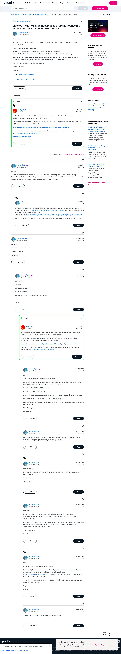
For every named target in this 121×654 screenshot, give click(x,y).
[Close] (50, 646)
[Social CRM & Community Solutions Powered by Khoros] (106, 634)
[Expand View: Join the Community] (37, 3)
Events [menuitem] (54, 3)
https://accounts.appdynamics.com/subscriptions (48, 210)
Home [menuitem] (18, 3)
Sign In (113, 3)
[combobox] (49, 8)
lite (34, 79)
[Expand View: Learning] (73, 3)
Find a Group (98, 89)
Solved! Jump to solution (22, 21)
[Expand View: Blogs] (64, 3)
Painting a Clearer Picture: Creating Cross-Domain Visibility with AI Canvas (97, 129)
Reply (77, 88)
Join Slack (98, 64)
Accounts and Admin (26, 74)
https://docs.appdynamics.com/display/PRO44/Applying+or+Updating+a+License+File (41, 127)
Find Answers (15, 14)
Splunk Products (27, 14)
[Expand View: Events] (57, 3)
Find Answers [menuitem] (44, 3)
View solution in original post (22, 137)
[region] (26, 648)
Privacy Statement (8, 650)
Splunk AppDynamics (41, 14)
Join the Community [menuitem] (30, 3)
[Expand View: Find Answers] (49, 3)
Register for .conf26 (98, 35)
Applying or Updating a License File (29, 133)
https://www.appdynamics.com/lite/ (35, 574)
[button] (81, 21)
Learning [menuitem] (70, 3)
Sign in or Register (101, 645)
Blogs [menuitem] (62, 3)
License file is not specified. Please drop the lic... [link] (65, 14)
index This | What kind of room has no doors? (97, 165)
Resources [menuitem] (79, 3)
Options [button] (105, 15)
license (28, 79)
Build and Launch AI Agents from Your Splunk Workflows (98, 148)
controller (20, 79)
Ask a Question (100, 8)
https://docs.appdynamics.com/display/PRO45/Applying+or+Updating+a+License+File (54, 215)
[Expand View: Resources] (84, 3)
